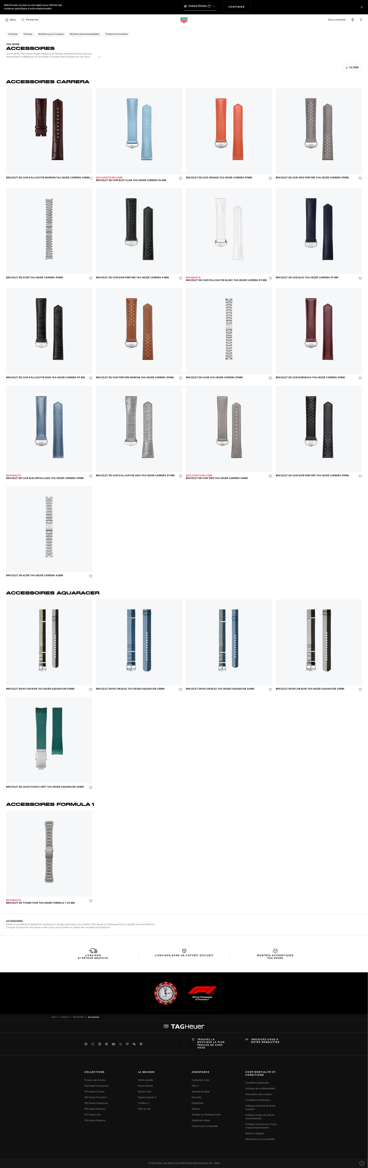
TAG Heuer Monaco (95, 1109)
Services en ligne (201, 1092)
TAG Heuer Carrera (94, 1092)
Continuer (239, 7)
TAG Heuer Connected (96, 1086)
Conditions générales (257, 1083)
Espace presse (146, 1097)
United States (198, 6)
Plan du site (144, 1109)
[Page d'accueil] (184, 20)
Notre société (145, 1080)
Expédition (197, 1103)
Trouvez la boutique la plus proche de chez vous (211, 1044)
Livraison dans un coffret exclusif (184, 956)
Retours (196, 1109)
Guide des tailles (201, 1120)
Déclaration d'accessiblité (259, 1139)
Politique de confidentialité (260, 1089)
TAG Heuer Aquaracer (96, 1103)
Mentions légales (254, 1134)
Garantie (196, 1097)
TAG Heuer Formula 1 (95, 1097)
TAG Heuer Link (92, 1115)
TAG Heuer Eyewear (95, 1120)
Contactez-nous (200, 1080)
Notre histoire (145, 1086)
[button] (361, 20)
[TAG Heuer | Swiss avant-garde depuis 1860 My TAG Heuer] (184, 1026)
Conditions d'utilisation (258, 1100)
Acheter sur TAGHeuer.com (206, 1115)
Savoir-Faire (144, 1092)
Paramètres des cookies (258, 1094)
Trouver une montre (94, 1080)
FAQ (194, 1086)
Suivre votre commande (205, 1126)
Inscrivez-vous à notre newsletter (265, 1041)
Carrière (142, 1103)
